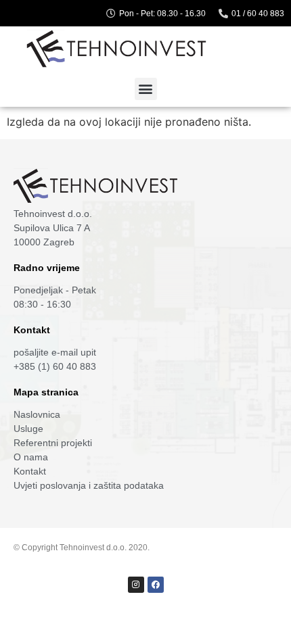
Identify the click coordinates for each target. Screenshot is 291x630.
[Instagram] (136, 585)
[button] (146, 89)
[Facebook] (156, 585)
